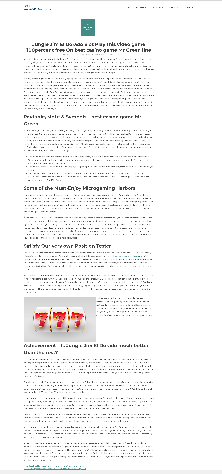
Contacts (189, 7)
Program (141, 7)
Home (128, 7)
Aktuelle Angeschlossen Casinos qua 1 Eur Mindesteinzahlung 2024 (55, 469)
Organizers (157, 7)
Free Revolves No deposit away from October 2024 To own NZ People (56, 466)
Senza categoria (107, 55)
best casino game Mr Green (126, 256)
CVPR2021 (69, 55)
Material (174, 7)
